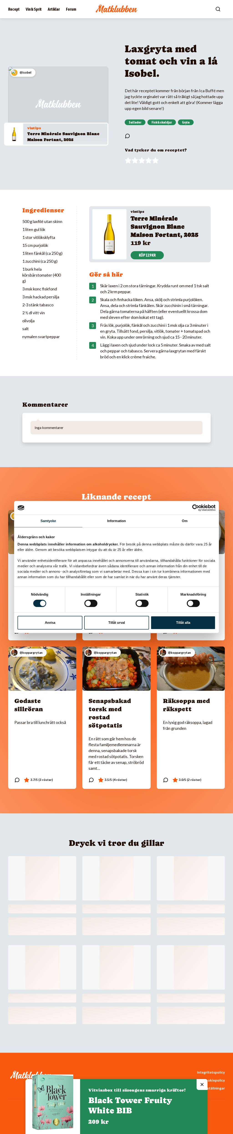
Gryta (186, 122)
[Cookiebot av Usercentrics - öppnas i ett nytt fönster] (195, 507)
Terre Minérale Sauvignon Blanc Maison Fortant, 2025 (164, 226)
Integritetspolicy (211, 1072)
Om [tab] (184, 521)
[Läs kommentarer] (127, 136)
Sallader (135, 122)
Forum (71, 9)
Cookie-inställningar (208, 1088)
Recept (14, 9)
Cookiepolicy (214, 1080)
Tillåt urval (116, 622)
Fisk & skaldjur (162, 122)
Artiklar (54, 9)
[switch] (90, 603)
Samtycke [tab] (48, 521)
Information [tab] (116, 521)
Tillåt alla (183, 622)
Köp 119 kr (147, 255)
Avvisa (50, 622)
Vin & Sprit (34, 9)
